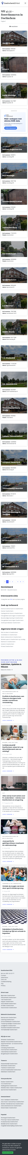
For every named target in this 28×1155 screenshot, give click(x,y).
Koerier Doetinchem (7, 611)
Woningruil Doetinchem (8, 1118)
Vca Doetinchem (6, 1084)
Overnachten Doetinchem (9, 1050)
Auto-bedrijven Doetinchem (9, 1100)
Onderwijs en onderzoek (11, 883)
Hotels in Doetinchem (7, 644)
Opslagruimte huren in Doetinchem (11, 613)
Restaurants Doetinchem (8, 1017)
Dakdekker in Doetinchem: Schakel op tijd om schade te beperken (14, 931)
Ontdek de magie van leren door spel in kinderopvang (13, 887)
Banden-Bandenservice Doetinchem (12, 1104)
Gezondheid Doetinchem (8, 1004)
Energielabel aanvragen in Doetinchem (13, 616)
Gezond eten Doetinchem (9, 1008)
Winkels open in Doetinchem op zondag (13, 639)
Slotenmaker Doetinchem (9, 1108)
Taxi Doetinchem (6, 1000)
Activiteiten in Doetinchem (9, 635)
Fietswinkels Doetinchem (8, 997)
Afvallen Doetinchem (7, 1006)
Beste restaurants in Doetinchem (11, 637)
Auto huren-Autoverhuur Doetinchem (12, 1102)
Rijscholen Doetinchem (8, 995)
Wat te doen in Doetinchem (9, 632)
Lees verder (7, 720)
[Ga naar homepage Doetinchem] (10, 3)
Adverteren (4, 977)
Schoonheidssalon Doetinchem (10, 1021)
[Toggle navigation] (25, 3)
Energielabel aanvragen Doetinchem (12, 620)
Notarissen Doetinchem (8, 1066)
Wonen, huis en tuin (10, 742)
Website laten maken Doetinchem (11, 1088)
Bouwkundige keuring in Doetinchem (12, 618)
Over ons (3, 979)
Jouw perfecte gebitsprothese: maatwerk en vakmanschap (13, 843)
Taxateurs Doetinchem (8, 1068)
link (11, 599)
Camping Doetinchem (7, 1048)
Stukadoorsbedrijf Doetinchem (10, 1028)
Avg (2, 983)
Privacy (3, 986)
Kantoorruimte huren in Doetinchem (12, 609)
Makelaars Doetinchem (8, 1072)
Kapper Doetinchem (7, 1001)
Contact (3, 975)
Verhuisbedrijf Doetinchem (9, 1030)
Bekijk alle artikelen (6, 670)
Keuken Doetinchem (7, 1082)
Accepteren (8, 1152)
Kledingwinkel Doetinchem (9, 1086)
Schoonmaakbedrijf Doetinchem (11, 1070)
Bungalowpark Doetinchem (9, 1054)
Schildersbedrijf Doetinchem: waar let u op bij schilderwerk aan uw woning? (12, 748)
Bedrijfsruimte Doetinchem (9, 1124)
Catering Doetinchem (7, 1020)
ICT (3, 793)
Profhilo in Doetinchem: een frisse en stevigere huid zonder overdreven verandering (13, 699)
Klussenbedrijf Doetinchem (9, 1064)
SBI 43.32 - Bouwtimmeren (9, 590)
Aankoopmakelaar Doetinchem (10, 623)
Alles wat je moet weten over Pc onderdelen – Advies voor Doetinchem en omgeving (13, 798)
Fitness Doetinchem (7, 646)
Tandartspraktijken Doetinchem (11, 1024)
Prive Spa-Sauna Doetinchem (10, 1120)
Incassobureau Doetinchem (9, 1122)
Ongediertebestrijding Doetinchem (11, 1126)
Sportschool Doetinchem (8, 1090)
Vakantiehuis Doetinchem (9, 1052)
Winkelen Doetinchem (7, 1040)
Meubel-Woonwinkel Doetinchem (11, 1042)
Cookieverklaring (6, 981)
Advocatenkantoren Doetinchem (11, 1106)
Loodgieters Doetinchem (8, 1026)
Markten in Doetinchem (8, 642)
